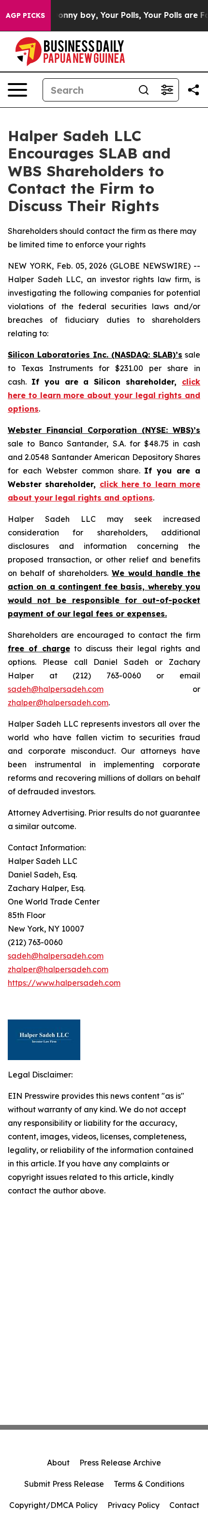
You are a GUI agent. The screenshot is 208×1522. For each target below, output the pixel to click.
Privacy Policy (133, 1505)
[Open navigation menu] (17, 90)
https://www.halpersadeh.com (64, 983)
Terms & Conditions (149, 1484)
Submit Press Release (64, 1484)
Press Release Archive (120, 1462)
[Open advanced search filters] (166, 90)
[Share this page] (193, 90)
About (58, 1462)
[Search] (143, 90)
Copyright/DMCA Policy (53, 1505)
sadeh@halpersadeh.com (56, 689)
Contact (184, 1505)
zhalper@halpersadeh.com (58, 702)
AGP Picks (25, 15)
